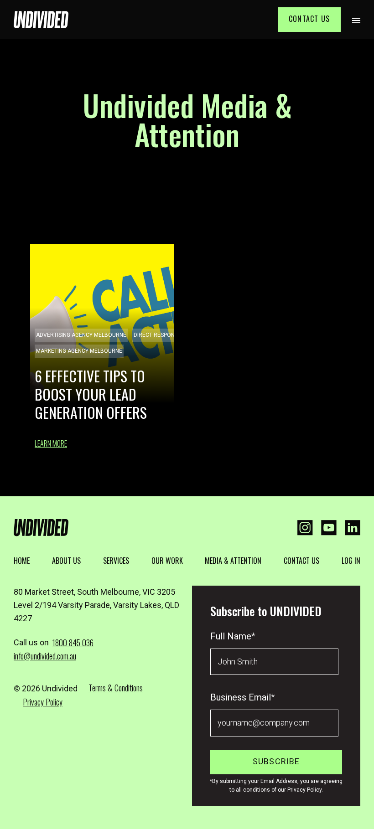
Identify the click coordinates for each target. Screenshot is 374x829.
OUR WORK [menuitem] (167, 560)
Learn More (51, 443)
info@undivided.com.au (45, 656)
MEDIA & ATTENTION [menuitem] (233, 560)
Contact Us (309, 18)
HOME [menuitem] (22, 560)
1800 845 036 (73, 643)
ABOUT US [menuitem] (66, 560)
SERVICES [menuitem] (116, 560)
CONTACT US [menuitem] (301, 560)
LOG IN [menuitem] (351, 560)
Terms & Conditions (115, 688)
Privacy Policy (42, 702)
